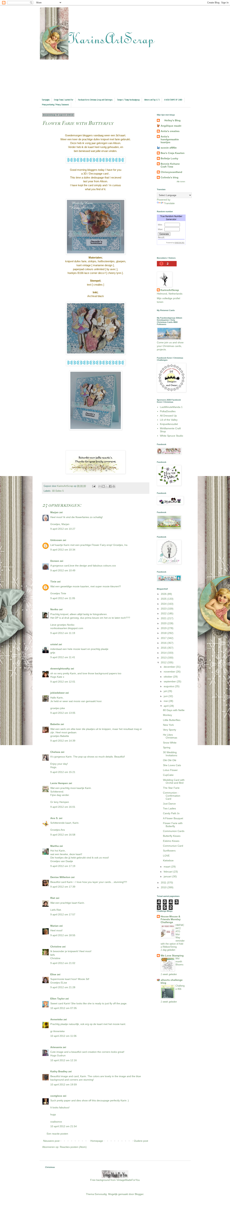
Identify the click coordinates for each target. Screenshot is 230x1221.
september (170, 681)
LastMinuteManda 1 (171, 407)
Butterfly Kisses (171, 835)
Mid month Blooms (179, 961)
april (166, 705)
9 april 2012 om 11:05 (62, 598)
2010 (164, 887)
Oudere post (141, 1140)
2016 (164, 642)
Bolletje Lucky (169, 158)
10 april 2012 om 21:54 (63, 1126)
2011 (164, 882)
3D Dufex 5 (58, 491)
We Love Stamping (172, 955)
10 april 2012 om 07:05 (63, 1008)
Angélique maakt (171, 125)
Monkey (167, 715)
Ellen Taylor (57, 998)
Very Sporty (169, 729)
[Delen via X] (107, 486)
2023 (164, 608)
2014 (164, 652)
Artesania (56, 1047)
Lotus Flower (170, 770)
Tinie (53, 581)
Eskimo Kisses (171, 840)
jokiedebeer (57, 692)
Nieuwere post (51, 1140)
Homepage (96, 1140)
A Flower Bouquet (173, 818)
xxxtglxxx (56, 1095)
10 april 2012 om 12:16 (63, 1060)
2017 (164, 638)
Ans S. (54, 818)
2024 (164, 603)
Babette (55, 724)
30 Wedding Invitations (170, 754)
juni (166, 696)
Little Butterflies (171, 720)
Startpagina (45, 100)
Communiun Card (173, 845)
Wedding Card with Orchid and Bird (174, 781)
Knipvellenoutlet (169, 424)
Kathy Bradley (59, 1071)
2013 (164, 657)
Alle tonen (181, 181)
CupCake (168, 774)
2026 (164, 593)
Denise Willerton (60, 877)
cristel (54, 644)
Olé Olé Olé (169, 760)
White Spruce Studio (171, 435)
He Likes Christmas (170, 736)
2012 (164, 662)
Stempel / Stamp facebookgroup (128, 100)
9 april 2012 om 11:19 (62, 633)
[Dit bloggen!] (103, 486)
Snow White (169, 742)
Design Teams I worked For (63, 100)
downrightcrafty (60, 668)
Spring (166, 747)
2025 (164, 598)
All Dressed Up (168, 415)
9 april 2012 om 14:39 (62, 740)
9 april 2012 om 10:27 (62, 528)
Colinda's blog (169, 177)
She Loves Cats (172, 765)
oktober (168, 676)
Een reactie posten (57, 1133)
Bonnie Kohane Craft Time (170, 165)
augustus (169, 686)
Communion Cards (173, 831)
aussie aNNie (169, 147)
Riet (52, 898)
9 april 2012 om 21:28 (62, 987)
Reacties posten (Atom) (73, 1146)
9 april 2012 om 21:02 (62, 963)
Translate (169, 203)
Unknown (56, 540)
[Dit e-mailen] (100, 486)
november (170, 671)
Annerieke (56, 1019)
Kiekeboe (168, 860)
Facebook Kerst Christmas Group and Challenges (95, 100)
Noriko (54, 609)
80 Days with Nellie (174, 710)
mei (166, 701)
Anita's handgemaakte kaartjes (170, 139)
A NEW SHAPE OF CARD (173, 100)
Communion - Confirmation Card (171, 795)
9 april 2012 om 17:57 (62, 914)
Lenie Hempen (59, 783)
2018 (164, 633)
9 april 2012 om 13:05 (62, 712)
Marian (54, 925)
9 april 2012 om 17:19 (62, 866)
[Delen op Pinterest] (114, 486)
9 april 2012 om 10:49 (62, 570)
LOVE (166, 855)
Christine (55, 946)
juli (165, 691)
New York (168, 724)
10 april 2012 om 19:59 (63, 1084)
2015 (164, 647)
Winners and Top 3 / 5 (152, 100)
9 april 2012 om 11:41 (62, 657)
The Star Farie (171, 787)
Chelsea (55, 752)
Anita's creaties (170, 131)
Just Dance (169, 803)
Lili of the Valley (169, 419)
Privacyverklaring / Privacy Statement (55, 105)
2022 (164, 613)
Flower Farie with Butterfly (173, 825)
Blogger (139, 1194)
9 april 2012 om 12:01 (62, 681)
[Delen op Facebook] (110, 486)
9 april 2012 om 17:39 (62, 886)
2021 (164, 618)
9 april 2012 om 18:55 (62, 935)
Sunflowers (169, 850)
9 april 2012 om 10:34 (62, 549)
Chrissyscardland (171, 172)
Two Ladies (169, 808)
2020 (164, 623)
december (170, 666)
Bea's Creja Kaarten (173, 153)
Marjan (54, 512)
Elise (53, 974)
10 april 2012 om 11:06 (63, 1035)
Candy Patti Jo (171, 813)
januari (168, 876)
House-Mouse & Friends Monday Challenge (171, 919)
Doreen (54, 560)
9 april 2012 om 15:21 (62, 772)
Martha (54, 845)
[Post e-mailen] (93, 486)
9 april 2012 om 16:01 (62, 806)
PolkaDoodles (168, 411)
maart (167, 866)
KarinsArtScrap (169, 290)
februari (168, 871)
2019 (164, 628)
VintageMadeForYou (128, 1179)
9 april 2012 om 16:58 (62, 834)
